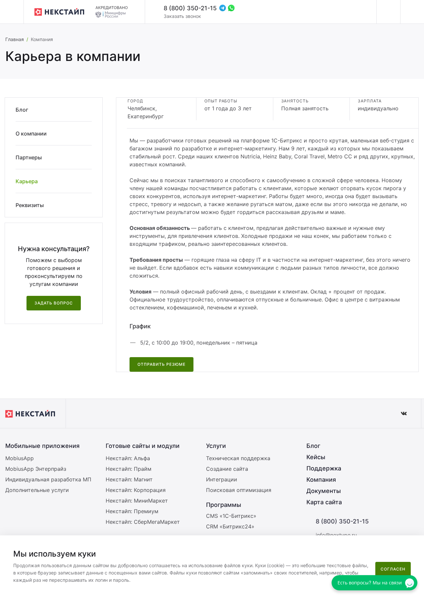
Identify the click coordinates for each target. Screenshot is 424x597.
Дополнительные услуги (37, 490)
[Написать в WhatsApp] (231, 8)
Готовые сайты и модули (143, 445)
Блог (22, 109)
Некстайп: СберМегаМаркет (143, 521)
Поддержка (323, 468)
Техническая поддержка (238, 458)
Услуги (216, 445)
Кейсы (315, 457)
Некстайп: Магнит (129, 479)
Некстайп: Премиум (132, 511)
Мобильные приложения (42, 445)
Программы (223, 504)
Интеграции (221, 479)
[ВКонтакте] (403, 413)
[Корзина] (412, 12)
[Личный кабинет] (388, 12)
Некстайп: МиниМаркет (137, 500)
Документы (323, 490)
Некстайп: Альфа (128, 458)
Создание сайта (227, 468)
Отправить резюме (161, 364)
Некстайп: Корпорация (136, 490)
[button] (415, 545)
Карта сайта (324, 502)
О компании (31, 133)
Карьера (27, 181)
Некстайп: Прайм (128, 468)
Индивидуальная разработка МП (48, 479)
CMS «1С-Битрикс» (231, 516)
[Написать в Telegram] (222, 8)
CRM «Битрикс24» (230, 526)
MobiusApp (19, 458)
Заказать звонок (182, 16)
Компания (321, 479)
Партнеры (29, 157)
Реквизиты (30, 205)
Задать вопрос (53, 302)
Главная (14, 39)
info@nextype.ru (336, 535)
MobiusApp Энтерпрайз (35, 468)
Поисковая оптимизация (238, 490)
